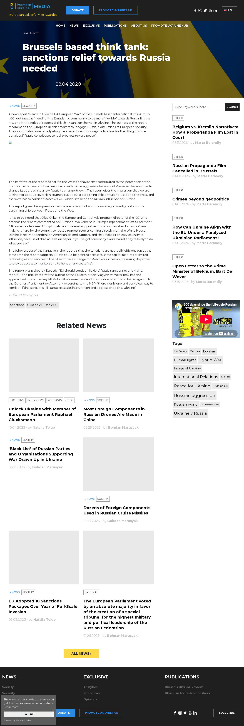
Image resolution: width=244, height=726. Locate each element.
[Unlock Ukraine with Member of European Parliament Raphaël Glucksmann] (44, 365)
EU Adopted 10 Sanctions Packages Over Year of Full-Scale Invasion (43, 606)
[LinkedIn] (215, 10)
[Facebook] (195, 10)
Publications (115, 25)
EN (230, 10)
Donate (78, 10)
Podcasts (54, 400)
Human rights (185, 360)
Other (178, 118)
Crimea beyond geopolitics (200, 199)
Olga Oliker (49, 217)
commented (46, 222)
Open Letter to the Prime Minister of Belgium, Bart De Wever (202, 271)
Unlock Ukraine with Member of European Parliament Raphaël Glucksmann (42, 414)
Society (103, 400)
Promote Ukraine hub (115, 10)
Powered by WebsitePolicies (17, 720)
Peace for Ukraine (192, 385)
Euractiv (52, 270)
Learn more (11, 707)
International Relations (196, 376)
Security (34, 32)
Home (60, 25)
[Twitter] (205, 10)
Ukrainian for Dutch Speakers (187, 693)
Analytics (90, 687)
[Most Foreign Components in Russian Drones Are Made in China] (118, 365)
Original (91, 592)
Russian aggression (194, 395)
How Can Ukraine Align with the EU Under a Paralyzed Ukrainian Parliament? (202, 232)
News (74, 25)
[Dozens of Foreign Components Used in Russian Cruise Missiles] (118, 464)
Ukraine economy (210, 404)
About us (139, 25)
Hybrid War (210, 359)
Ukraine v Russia (190, 413)
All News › (81, 654)
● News (15, 105)
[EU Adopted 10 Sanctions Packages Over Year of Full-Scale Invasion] (44, 557)
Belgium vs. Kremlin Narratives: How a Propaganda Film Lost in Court (205, 132)
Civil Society (180, 351)
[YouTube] (210, 10)
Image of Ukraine (187, 368)
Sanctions (17, 305)
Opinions (90, 699)
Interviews (35, 400)
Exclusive (91, 25)
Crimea (195, 351)
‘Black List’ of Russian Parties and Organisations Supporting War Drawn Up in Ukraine (41, 454)
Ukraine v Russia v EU (42, 305)
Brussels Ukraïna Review (184, 687)
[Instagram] (200, 10)
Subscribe (227, 712)
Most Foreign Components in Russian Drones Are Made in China (114, 414)
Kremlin (225, 376)
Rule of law (220, 385)
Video (69, 400)
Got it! (29, 714)
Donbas (209, 351)
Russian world (186, 404)
